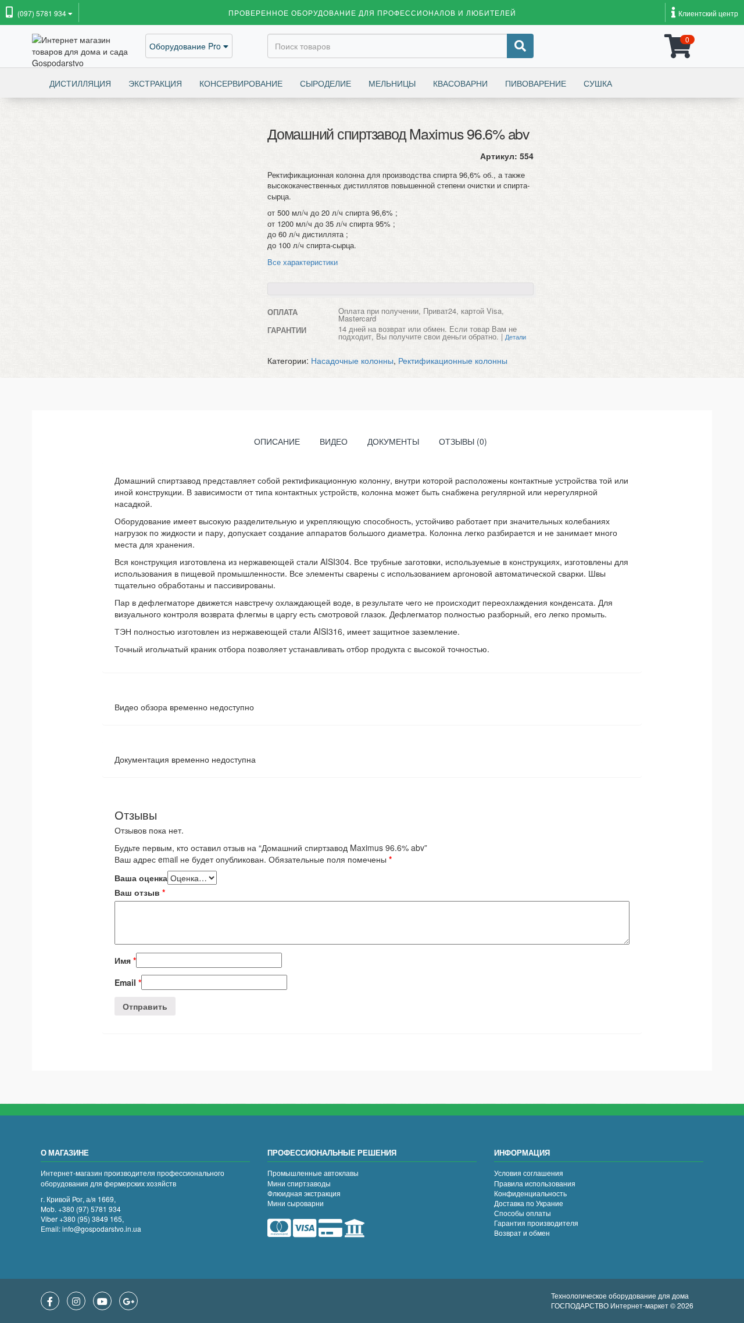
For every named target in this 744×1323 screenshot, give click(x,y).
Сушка (598, 83)
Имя (125, 960)
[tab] (277, 443)
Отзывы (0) (463, 441)
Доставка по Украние (528, 1203)
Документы (393, 441)
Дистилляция (80, 83)
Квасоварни (460, 83)
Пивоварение (535, 83)
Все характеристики (302, 261)
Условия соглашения (528, 1173)
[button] (39, 14)
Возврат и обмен (522, 1233)
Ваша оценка (141, 878)
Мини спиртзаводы (299, 1183)
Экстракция (155, 83)
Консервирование (240, 83)
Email (128, 982)
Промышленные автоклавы (313, 1173)
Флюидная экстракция (304, 1193)
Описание (277, 441)
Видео (334, 441)
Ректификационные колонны (452, 360)
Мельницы (392, 83)
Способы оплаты (522, 1213)
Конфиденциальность (530, 1193)
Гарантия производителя (536, 1223)
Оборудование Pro (186, 46)
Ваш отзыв (140, 892)
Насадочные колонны (352, 360)
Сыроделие (325, 83)
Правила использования (534, 1183)
